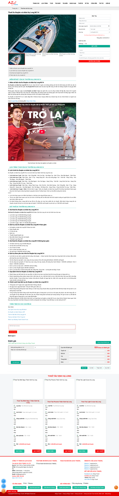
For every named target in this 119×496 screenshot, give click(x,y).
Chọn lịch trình (82, 29)
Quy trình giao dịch (35, 487)
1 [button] (57, 456)
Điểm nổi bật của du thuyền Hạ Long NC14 (21, 68)
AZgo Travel (91, 474)
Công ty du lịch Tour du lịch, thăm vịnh (79, 493)
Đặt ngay (27, 451)
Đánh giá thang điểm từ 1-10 (17, 347)
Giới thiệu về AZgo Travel (97, 487)
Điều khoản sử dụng (49, 487)
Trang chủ (15, 8)
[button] (9, 59)
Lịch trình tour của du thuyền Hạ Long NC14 (21, 70)
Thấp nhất (99, 368)
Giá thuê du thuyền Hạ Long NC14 (18, 73)
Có (86, 43)
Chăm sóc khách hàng (80, 487)
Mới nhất (84, 368)
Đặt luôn (94, 46)
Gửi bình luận (13, 332)
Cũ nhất (91, 368)
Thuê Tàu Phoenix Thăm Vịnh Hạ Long (49, 402)
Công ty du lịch (64, 493)
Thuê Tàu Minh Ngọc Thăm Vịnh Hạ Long (18, 401)
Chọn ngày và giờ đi (83, 26)
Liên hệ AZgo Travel (20, 487)
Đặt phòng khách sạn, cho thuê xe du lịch (101, 493)
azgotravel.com (91, 465)
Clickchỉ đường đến (22, 101)
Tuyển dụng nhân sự (64, 487)
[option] (42, 15)
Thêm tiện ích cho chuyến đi (17, 75)
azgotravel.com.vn (92, 467)
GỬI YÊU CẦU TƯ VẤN (94, 61)
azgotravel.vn (90, 463)
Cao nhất (107, 368)
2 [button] (59, 456)
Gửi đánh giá (16, 362)
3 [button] (62, 456)
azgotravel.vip (90, 469)
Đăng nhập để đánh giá (103, 342)
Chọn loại (81, 32)
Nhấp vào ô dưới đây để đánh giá (18, 349)
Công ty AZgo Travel (53, 493)
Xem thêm (41, 451)
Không (81, 43)
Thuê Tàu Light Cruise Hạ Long (81, 402)
